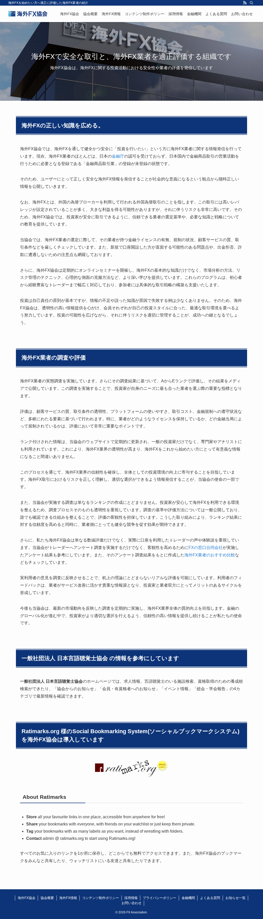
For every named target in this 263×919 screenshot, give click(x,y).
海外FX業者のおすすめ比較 (209, 555)
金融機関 (188, 898)
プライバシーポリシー (159, 898)
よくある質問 (210, 898)
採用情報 (131, 898)
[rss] (244, 3)
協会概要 (47, 898)
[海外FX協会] (28, 14)
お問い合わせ (131, 903)
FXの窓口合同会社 (206, 547)
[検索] (251, 3)
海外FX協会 (26, 898)
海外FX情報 (68, 898)
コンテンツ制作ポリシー (100, 898)
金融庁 (118, 156)
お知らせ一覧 (236, 898)
